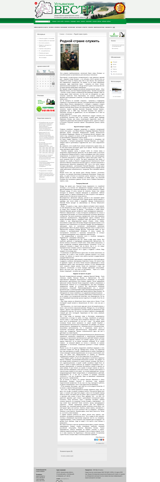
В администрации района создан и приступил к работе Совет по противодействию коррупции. (46, 175)
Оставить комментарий (67, 456)
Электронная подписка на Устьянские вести (119, 45)
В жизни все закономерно (46, 55)
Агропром (57, 27)
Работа (115, 69)
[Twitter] (97, 440)
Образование (63, 27)
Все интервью (42, 57)
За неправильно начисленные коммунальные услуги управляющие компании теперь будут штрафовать (46, 164)
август (44, 70)
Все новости (42, 179)
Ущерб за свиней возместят (46, 168)
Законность (108, 27)
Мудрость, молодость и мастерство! (45, 46)
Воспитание (71, 27)
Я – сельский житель (44, 51)
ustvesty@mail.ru (64, 478)
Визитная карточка (99, 27)
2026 (44, 71)
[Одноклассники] (99, 440)
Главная (62, 34)
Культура (84, 27)
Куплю (114, 64)
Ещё (114, 27)
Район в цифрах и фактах (41, 27)
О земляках (69, 34)
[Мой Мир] (101, 440)
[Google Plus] (103, 440)
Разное (115, 71)
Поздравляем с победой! (45, 170)
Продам (115, 62)
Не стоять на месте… (44, 43)
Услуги (114, 66)
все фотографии (117, 96)
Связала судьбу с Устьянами (46, 38)
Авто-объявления (117, 74)
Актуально (79, 27)
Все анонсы (115, 48)
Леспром (51, 27)
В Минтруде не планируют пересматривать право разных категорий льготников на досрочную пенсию (47, 157)
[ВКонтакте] (95, 440)
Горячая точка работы (45, 48)
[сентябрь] (51, 71)
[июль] (39, 71)
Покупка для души (44, 53)
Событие (90, 27)
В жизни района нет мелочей (46, 40)
